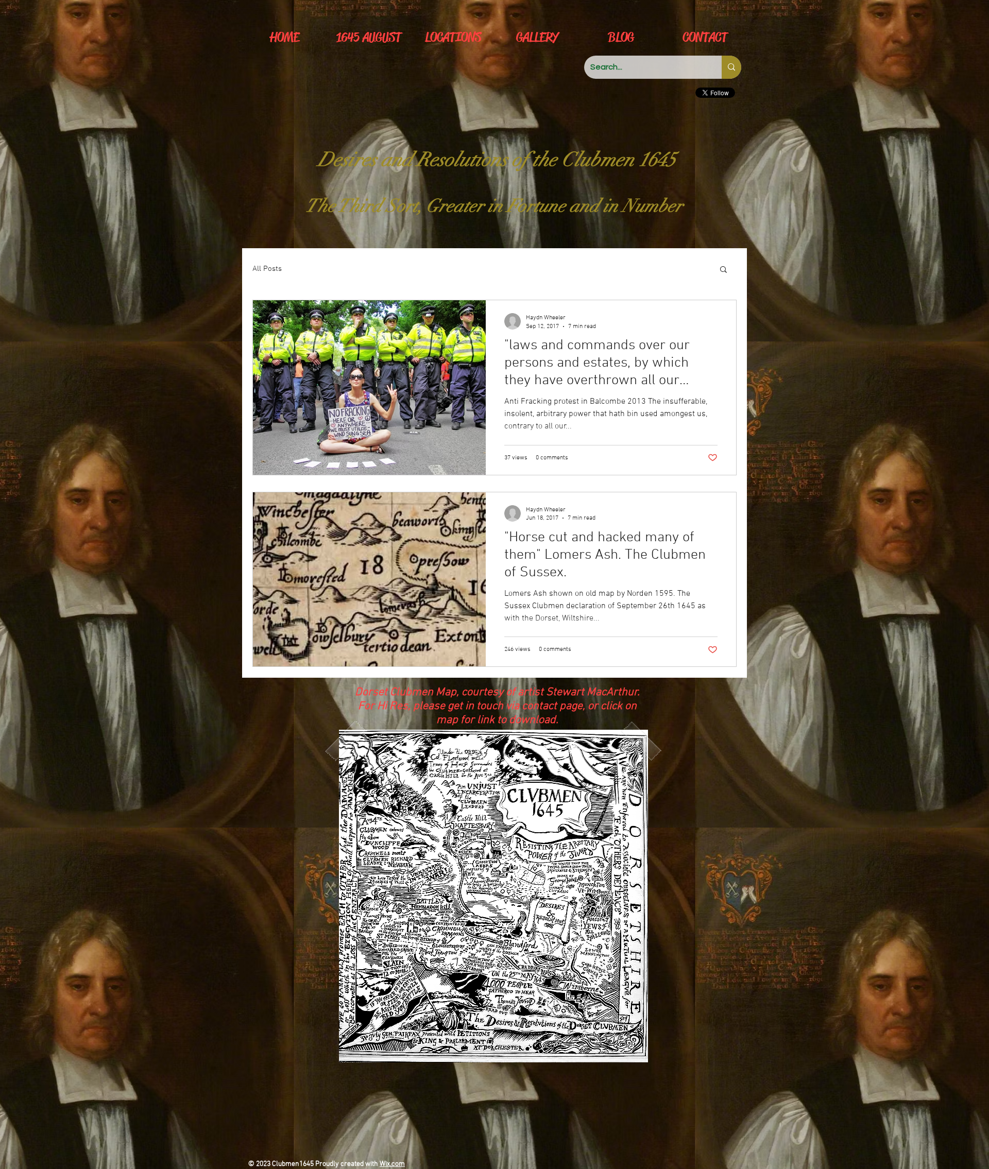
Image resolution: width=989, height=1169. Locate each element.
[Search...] (731, 67)
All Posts (267, 268)
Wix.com (392, 1164)
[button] (723, 270)
